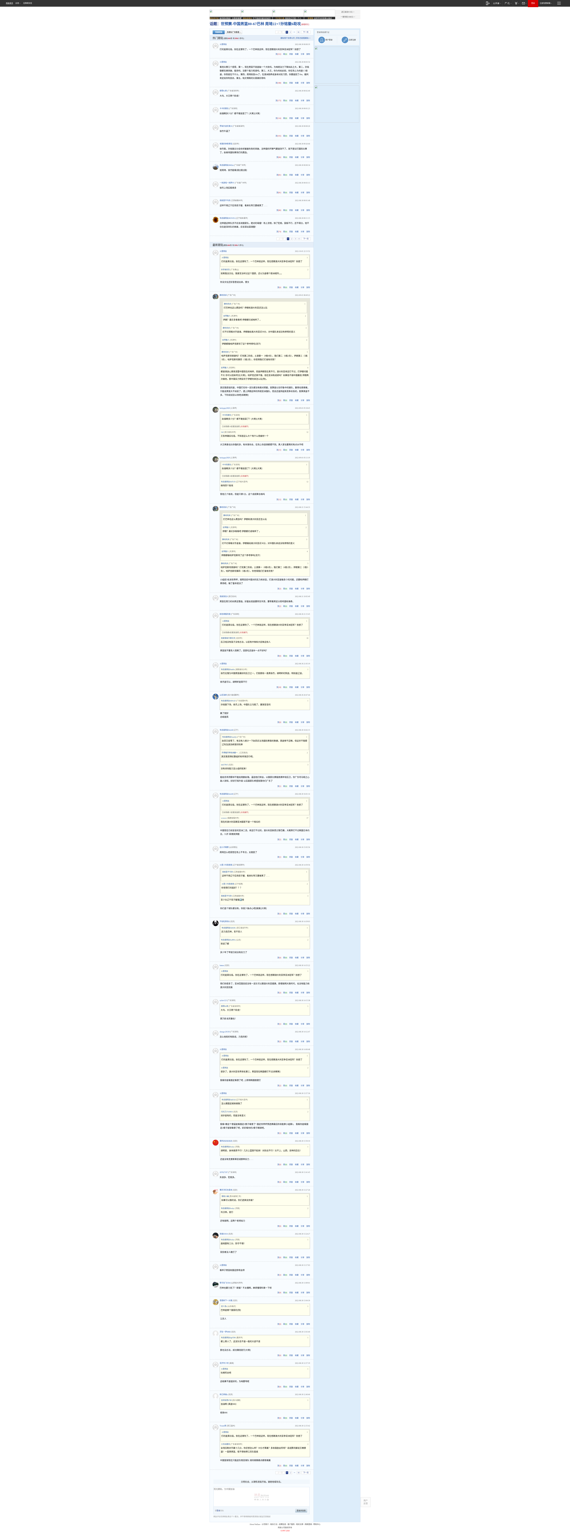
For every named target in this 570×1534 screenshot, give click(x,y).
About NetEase (255, 1524)
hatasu (222, 965)
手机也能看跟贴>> (303, 38)
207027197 (224, 1172)
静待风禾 (223, 295)
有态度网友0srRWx (228, 940)
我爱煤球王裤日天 (228, 638)
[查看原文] (305, 24)
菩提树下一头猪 (226, 1301)
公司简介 (265, 1524)
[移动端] (488, 3)
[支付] (516, 3)
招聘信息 (282, 1524)
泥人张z (224, 1306)
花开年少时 (224, 1363)
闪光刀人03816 (227, 1112)
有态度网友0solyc (228, 1147)
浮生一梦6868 (225, 1332)
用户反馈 (366, 1502)
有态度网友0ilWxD (228, 701)
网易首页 (9, 3)
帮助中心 (316, 1524)
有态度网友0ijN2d (228, 1100)
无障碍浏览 (27, 3)
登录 (533, 3)
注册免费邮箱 (545, 3)
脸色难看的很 (225, 614)
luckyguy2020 (225, 408)
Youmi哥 (223, 1426)
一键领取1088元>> (348, 17)
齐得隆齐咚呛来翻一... (230, 753)
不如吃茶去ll (224, 921)
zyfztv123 (223, 1000)
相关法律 (299, 1524)
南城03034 (224, 1234)
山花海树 (223, 695)
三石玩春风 (225, 1444)
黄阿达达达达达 (226, 1141)
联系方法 (273, 1524)
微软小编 (225, 1196)
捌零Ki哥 (223, 91)
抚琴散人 (227, 316)
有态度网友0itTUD (228, 482)
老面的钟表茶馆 (226, 144)
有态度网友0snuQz (229, 737)
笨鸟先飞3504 (225, 1283)
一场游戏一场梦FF (227, 183)
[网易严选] (507, 3)
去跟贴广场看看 (233, 32)
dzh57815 (224, 765)
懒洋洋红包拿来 (226, 1190)
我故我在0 (224, 596)
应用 (17, 3)
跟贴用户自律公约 (288, 38)
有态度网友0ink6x (228, 669)
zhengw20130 (225, 1032)
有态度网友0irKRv (229, 928)
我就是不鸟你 (225, 200)
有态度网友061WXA (227, 218)
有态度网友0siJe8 (226, 730)
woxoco (224, 818)
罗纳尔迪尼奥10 (226, 126)
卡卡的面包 (224, 108)
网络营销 (308, 1524)
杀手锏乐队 (225, 270)
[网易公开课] (497, 3)
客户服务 (291, 1524)
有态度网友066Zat (226, 165)
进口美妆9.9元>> (347, 12)
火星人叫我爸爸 (226, 865)
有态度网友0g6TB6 (228, 1338)
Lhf (222, 432)
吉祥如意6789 (226, 1400)
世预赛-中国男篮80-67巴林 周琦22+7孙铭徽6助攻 (261, 24)
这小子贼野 (224, 847)
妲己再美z (224, 1394)
